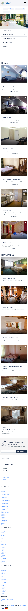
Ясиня (2, 593)
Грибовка (3, 509)
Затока (2, 511)
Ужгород (3, 553)
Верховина (3, 570)
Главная (6, 8)
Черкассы (3, 559)
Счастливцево (4, 503)
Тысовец (3, 588)
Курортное (3, 515)
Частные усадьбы (20, 8)
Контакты (3, 600)
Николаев (3, 544)
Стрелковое (4, 502)
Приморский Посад (5, 499)
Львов (2, 543)
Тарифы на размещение (7, 599)
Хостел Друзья (7, 210)
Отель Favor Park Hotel (9, 278)
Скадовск (3, 523)
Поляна (3, 584)
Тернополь (3, 552)
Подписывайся (21, 451)
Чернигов (3, 561)
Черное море (4, 506)
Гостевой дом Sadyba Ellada (10, 397)
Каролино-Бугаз (5, 512)
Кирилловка (4, 496)
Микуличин (3, 582)
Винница (3, 531)
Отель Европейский (8, 86)
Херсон (3, 556)
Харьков (3, 555)
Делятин (3, 573)
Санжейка (3, 521)
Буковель (3, 569)
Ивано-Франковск (5, 537)
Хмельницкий (4, 558)
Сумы (2, 550)
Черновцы (3, 562)
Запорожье (3, 535)
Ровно (2, 549)
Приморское (4, 520)
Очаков (2, 518)
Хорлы (2, 524)
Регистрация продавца (6, 597)
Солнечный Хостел (8, 148)
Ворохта (3, 572)
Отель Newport (7, 117)
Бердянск (3, 491)
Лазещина (3, 579)
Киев (2, 538)
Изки (2, 575)
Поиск (11, 8)
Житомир (3, 534)
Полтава (3, 547)
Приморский (4, 497)
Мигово (3, 581)
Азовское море (5, 490)
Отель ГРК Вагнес (8, 307)
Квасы (2, 576)
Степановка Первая (5, 500)
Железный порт (4, 508)
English (5, 479)
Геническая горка (5, 494)
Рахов (2, 585)
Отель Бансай (7, 242)
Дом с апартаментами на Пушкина (12, 179)
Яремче (3, 591)
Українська (6, 477)
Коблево (3, 514)
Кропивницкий (4, 540)
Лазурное (3, 517)
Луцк (2, 541)
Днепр (2, 532)
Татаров (3, 587)
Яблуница (3, 590)
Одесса (3, 546)
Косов (2, 578)
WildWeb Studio (22, 605)
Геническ (3, 493)
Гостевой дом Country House (11, 337)
